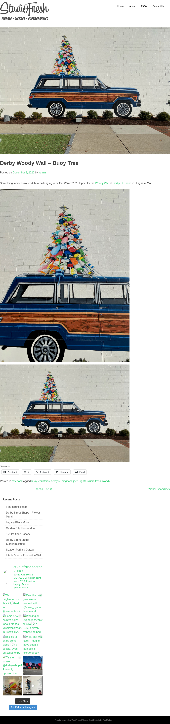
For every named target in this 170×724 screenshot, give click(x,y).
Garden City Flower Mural (21, 528)
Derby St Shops (122, 183)
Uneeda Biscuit (43, 489)
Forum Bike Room (16, 506)
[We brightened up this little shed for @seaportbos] (12, 602)
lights (83, 481)
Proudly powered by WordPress (68, 720)
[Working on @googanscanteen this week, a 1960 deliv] (32, 623)
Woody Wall (102, 183)
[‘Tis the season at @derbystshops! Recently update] (12, 665)
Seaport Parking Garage (20, 549)
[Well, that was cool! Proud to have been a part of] (32, 644)
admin (42, 172)
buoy (34, 481)
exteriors (17, 481)
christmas (44, 481)
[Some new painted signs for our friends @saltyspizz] (12, 623)
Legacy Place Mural (17, 522)
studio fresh (94, 481)
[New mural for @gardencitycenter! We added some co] (32, 665)
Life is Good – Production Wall (24, 555)
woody (106, 481)
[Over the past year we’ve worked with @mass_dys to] (32, 602)
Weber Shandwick (159, 489)
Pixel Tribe (107, 720)
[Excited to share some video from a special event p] (12, 644)
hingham (67, 481)
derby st (55, 481)
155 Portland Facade (18, 534)
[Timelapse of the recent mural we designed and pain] (32, 685)
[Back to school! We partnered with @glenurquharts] (12, 685)
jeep (75, 481)
